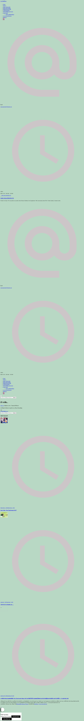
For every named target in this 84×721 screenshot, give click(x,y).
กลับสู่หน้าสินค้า (16, 716)
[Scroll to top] (1, 707)
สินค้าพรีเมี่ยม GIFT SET (8, 11)
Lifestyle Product (6, 10)
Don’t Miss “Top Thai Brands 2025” (9, 510)
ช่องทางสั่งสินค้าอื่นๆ (10, 14)
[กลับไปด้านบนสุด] (1, 706)
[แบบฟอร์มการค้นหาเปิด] (1, 396)
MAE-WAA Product (7, 8)
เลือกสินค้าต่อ (6, 719)
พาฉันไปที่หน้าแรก (4, 411)
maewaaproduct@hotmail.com (6, 106)
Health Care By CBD (7, 9)
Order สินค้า (5, 13)
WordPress (36, 704)
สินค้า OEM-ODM (6, 7)
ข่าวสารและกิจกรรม (7, 16)
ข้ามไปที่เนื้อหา (4, 1)
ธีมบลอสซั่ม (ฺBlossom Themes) (22, 704)
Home (4, 4)
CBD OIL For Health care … (7, 604)
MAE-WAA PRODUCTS (7, 198)
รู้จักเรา (4, 5)
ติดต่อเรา (5, 17)
